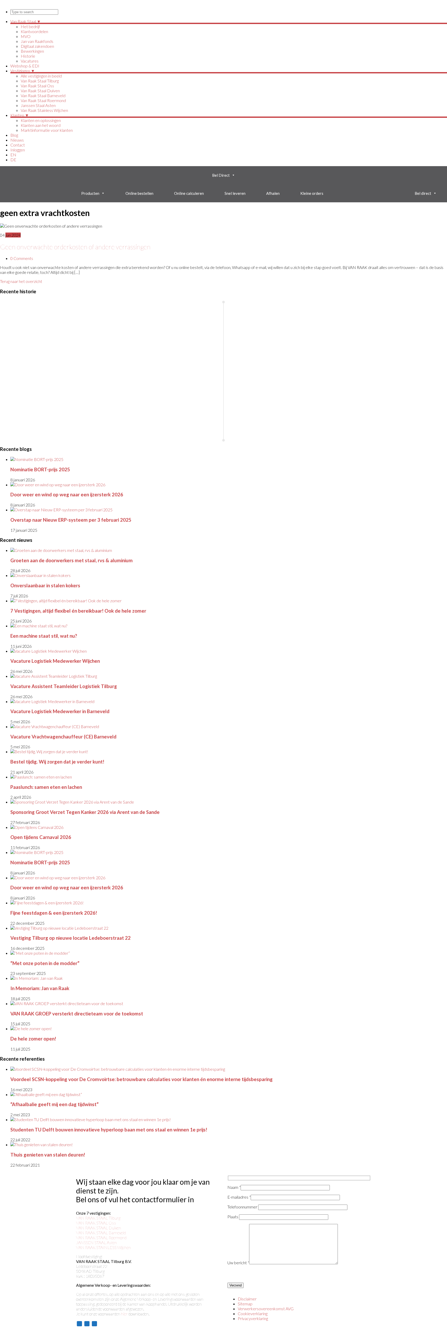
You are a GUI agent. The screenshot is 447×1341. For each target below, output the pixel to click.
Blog (14, 135)
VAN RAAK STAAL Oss (96, 1222)
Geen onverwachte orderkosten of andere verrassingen (75, 247)
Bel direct (423, 193)
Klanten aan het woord (41, 125)
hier (124, 1313)
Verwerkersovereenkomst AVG (266, 1308)
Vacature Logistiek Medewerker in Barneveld (59, 711)
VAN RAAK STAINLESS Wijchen (103, 1247)
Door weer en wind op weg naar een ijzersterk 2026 (66, 494)
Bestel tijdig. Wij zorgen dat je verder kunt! (57, 762)
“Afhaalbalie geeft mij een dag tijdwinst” (54, 1104)
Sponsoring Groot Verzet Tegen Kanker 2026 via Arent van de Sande (85, 812)
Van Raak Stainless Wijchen (44, 110)
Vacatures (30, 60)
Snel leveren (235, 193)
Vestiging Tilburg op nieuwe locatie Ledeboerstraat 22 (70, 938)
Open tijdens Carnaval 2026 (40, 837)
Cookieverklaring (252, 1313)
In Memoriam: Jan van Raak (39, 988)
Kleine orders (311, 193)
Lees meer (19, 335)
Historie (28, 55)
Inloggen (17, 149)
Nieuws (17, 139)
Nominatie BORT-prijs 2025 (40, 469)
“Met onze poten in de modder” (44, 963)
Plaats (233, 1216)
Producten (90, 193)
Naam (234, 1187)
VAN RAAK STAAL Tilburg (98, 1217)
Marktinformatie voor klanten (47, 130)
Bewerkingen (32, 51)
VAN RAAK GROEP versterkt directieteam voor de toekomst (76, 1013)
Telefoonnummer (242, 1206)
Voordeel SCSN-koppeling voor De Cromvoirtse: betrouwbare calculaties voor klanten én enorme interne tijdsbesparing (141, 1079)
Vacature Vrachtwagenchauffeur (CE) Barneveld (63, 736)
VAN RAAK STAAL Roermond (101, 1237)
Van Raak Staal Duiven (40, 90)
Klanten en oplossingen (41, 120)
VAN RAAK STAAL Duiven (98, 1227)
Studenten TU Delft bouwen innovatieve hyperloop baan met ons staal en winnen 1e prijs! (108, 1129)
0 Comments (21, 258)
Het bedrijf (30, 26)
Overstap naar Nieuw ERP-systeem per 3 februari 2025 (70, 520)
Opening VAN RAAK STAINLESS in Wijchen (40, 394)
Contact (17, 144)
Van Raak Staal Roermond (43, 100)
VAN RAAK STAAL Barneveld (101, 1232)
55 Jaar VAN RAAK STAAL (28, 327)
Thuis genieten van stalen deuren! (47, 1155)
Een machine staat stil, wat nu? (43, 636)
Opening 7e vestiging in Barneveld (303, 347)
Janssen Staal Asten (38, 105)
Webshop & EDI (24, 65)
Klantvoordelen (34, 31)
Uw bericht (238, 1262)
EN (13, 154)
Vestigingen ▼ (22, 70)
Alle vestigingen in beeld (41, 75)
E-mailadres (239, 1196)
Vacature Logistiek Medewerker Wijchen (55, 661)
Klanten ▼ (19, 115)
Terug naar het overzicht (21, 281)
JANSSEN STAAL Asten (96, 1242)
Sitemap (245, 1303)
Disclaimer (247, 1298)
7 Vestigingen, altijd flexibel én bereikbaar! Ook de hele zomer (78, 611)
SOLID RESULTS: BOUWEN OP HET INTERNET (120, 1334)
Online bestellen (139, 193)
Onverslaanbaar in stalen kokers (45, 585)
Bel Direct (221, 175)
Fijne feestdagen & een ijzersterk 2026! (53, 913)
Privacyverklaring (253, 1318)
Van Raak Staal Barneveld (43, 95)
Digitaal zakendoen (37, 46)
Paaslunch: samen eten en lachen (46, 787)
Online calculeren (189, 193)
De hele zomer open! (33, 1039)
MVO (26, 36)
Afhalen (273, 193)
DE (13, 159)
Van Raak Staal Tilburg (40, 80)
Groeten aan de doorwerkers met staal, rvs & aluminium (71, 560)
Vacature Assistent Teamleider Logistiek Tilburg (63, 686)
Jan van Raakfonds (37, 41)
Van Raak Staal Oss (37, 85)
